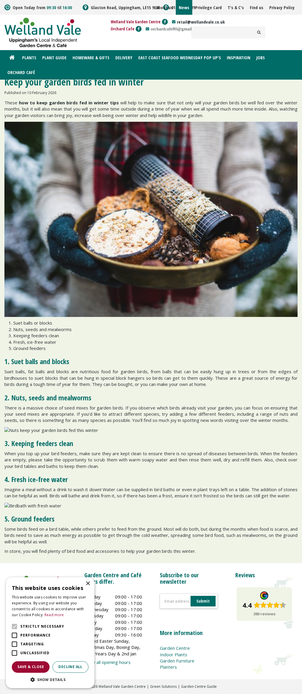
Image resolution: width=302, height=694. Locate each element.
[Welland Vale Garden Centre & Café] (42, 32)
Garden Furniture (177, 661)
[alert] (50, 632)
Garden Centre (175, 648)
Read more (54, 614)
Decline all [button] (70, 666)
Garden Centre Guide (199, 686)
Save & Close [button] (30, 666)
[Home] (11, 57)
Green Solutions (163, 686)
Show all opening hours (107, 662)
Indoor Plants (173, 654)
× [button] (88, 583)
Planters (168, 667)
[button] (50, 679)
